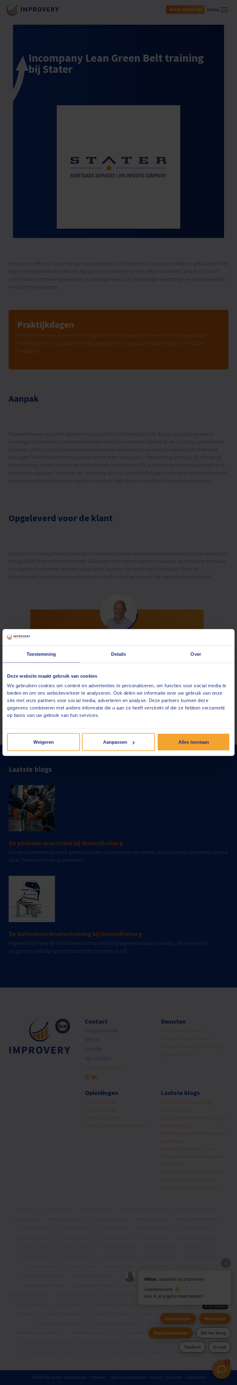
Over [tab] (195, 653)
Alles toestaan (193, 742)
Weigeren (43, 742)
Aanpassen (115, 742)
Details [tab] (118, 653)
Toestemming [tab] (41, 653)
